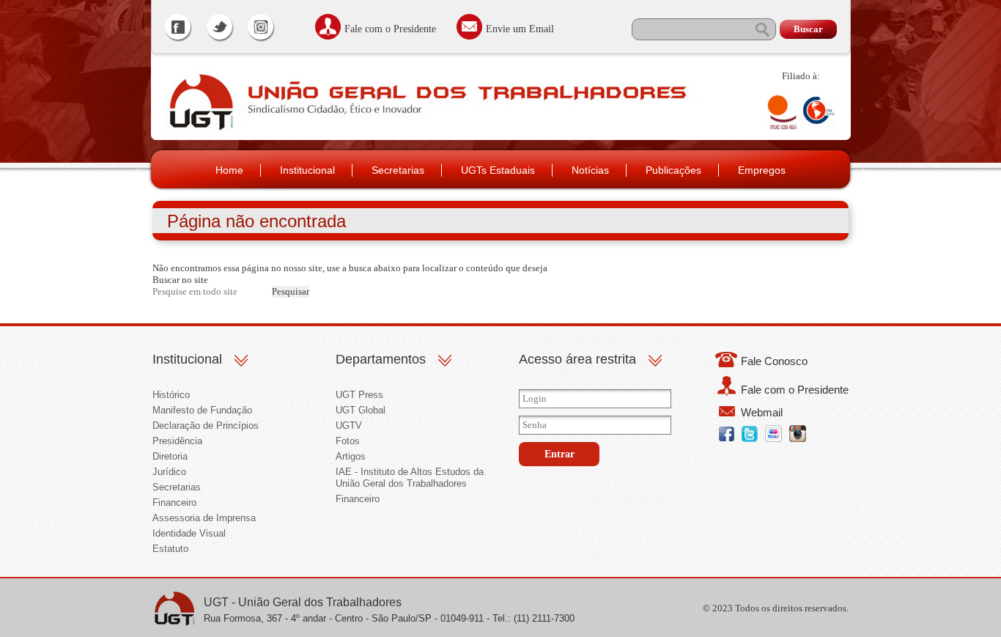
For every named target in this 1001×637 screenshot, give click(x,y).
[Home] (200, 129)
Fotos (348, 440)
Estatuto (170, 548)
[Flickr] (773, 438)
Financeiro (174, 502)
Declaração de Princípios (205, 425)
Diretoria (170, 456)
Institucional (307, 170)
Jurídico (169, 471)
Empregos (762, 170)
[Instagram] (261, 29)
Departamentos (381, 359)
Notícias (590, 170)
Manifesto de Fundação (202, 410)
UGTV (349, 425)
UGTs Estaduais (498, 170)
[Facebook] (179, 29)
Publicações (673, 170)
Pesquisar (290, 291)
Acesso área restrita (577, 359)
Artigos (351, 456)
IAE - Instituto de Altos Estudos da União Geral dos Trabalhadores (410, 477)
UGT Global (360, 410)
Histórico (171, 394)
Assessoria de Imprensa (204, 517)
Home (229, 170)
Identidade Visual (189, 533)
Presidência (177, 440)
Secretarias (398, 170)
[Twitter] (220, 29)
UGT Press (359, 394)
